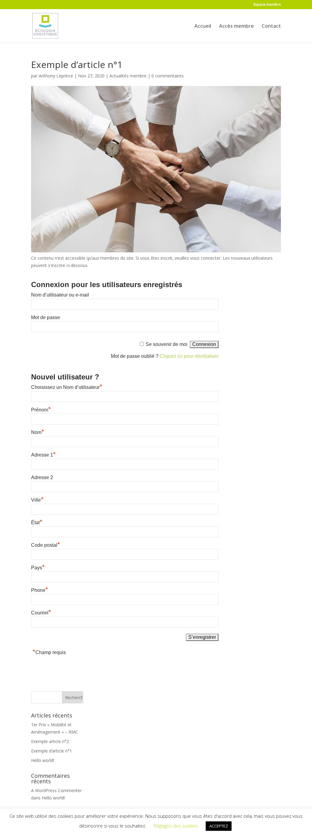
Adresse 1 (43, 454)
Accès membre (236, 26)
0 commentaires (167, 76)
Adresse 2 (42, 477)
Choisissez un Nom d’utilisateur (66, 387)
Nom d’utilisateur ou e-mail (60, 294)
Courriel (41, 612)
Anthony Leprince (56, 76)
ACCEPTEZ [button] (218, 826)
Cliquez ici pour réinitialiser (189, 356)
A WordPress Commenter (56, 790)
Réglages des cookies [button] (176, 826)
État (36, 522)
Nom (37, 432)
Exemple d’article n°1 (51, 751)
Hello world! (42, 760)
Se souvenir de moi (166, 344)
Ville (37, 500)
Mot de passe (45, 317)
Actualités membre (128, 76)
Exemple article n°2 (50, 741)
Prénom (41, 409)
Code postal (45, 545)
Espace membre (267, 5)
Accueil (202, 26)
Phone (39, 590)
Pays (38, 567)
